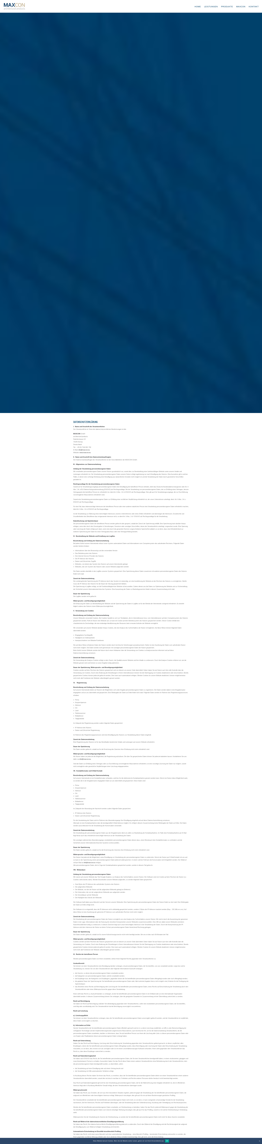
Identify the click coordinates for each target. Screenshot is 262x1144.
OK (167, 1141)
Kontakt (254, 7)
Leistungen (211, 7)
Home (198, 7)
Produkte (227, 7)
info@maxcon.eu (84, 450)
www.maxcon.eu (85, 452)
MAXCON (241, 7)
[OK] (259, 1141)
